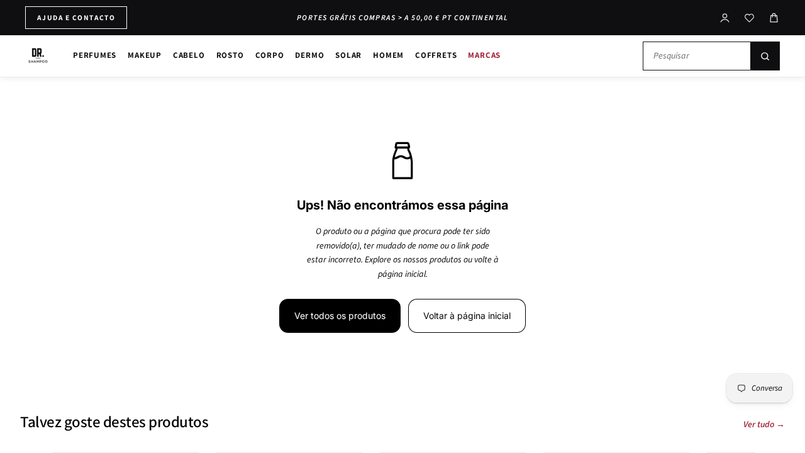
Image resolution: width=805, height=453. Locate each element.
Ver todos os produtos (340, 315)
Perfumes (94, 55)
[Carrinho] (774, 18)
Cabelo (189, 55)
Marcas (484, 55)
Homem (388, 55)
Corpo (269, 55)
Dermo (309, 55)
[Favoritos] (749, 18)
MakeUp (145, 55)
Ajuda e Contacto (76, 17)
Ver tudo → (764, 424)
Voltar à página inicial (467, 315)
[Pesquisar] (764, 56)
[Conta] (725, 18)
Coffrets (436, 55)
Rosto (230, 55)
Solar (348, 55)
